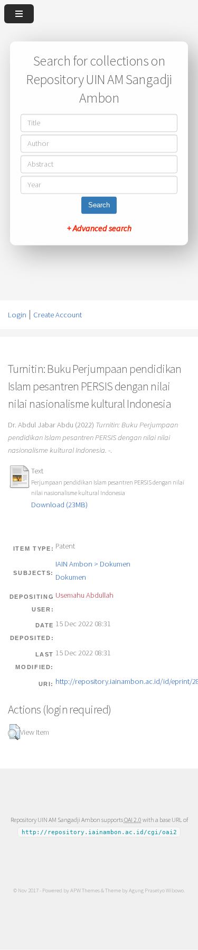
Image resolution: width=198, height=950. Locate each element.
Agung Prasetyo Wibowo (156, 890)
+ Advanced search (99, 228)
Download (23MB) (59, 504)
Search (99, 205)
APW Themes (85, 890)
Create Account (57, 314)
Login (17, 314)
